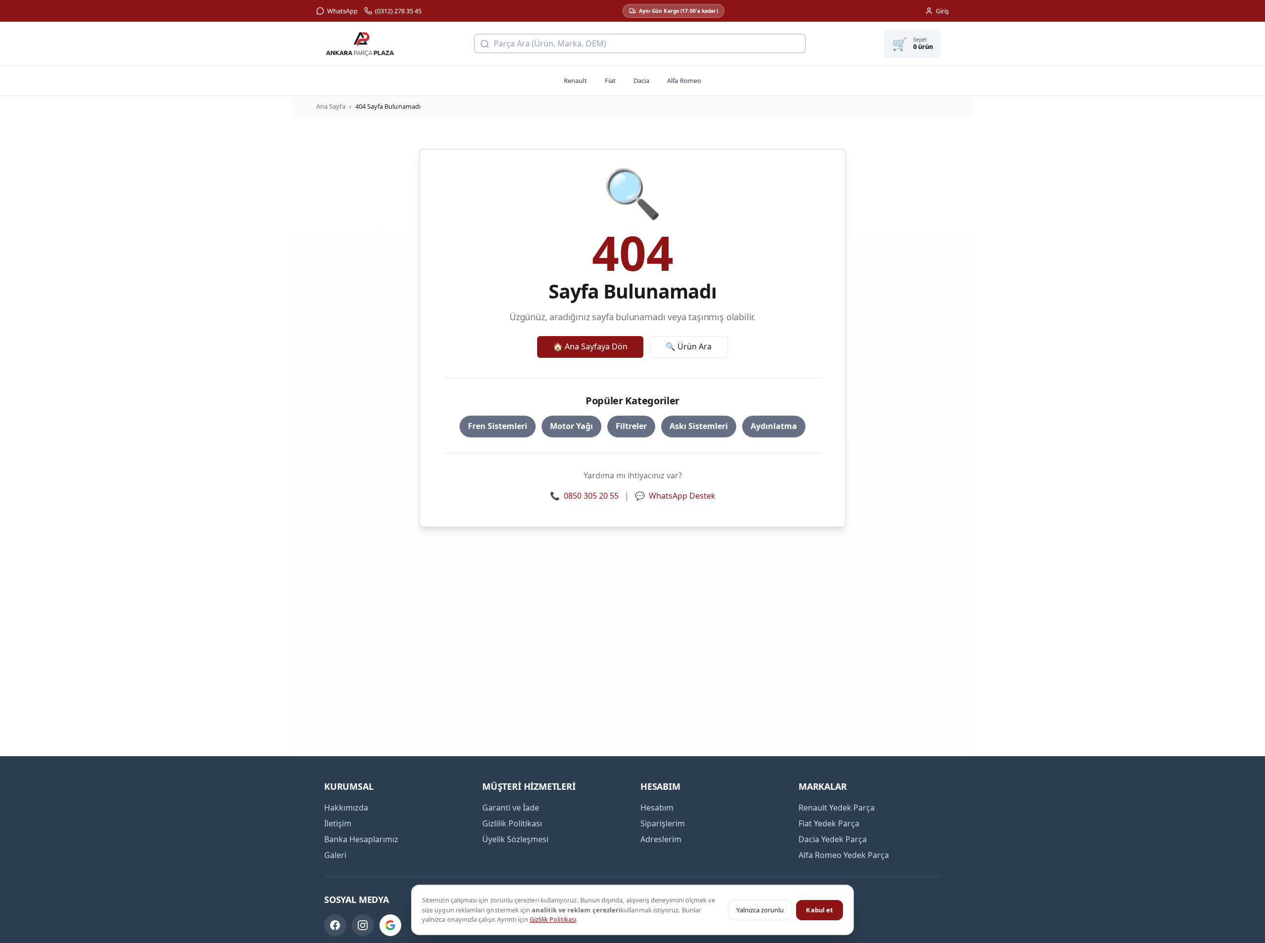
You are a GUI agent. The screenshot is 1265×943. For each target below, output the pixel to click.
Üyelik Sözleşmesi (515, 839)
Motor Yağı (571, 426)
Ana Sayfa (330, 106)
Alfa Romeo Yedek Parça (844, 855)
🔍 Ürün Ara (689, 346)
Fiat (610, 80)
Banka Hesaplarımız (361, 839)
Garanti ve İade (510, 807)
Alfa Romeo (684, 80)
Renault (575, 80)
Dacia (641, 80)
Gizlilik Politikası (553, 919)
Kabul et (819, 909)
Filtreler (631, 426)
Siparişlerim (662, 823)
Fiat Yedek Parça (829, 823)
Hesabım (657, 807)
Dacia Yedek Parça (833, 839)
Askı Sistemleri (699, 426)
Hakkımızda (346, 807)
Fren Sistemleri (497, 426)
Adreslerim (660, 839)
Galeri (335, 855)
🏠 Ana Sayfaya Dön (590, 346)
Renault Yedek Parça (837, 807)
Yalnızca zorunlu (760, 909)
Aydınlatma (774, 426)
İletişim (337, 823)
